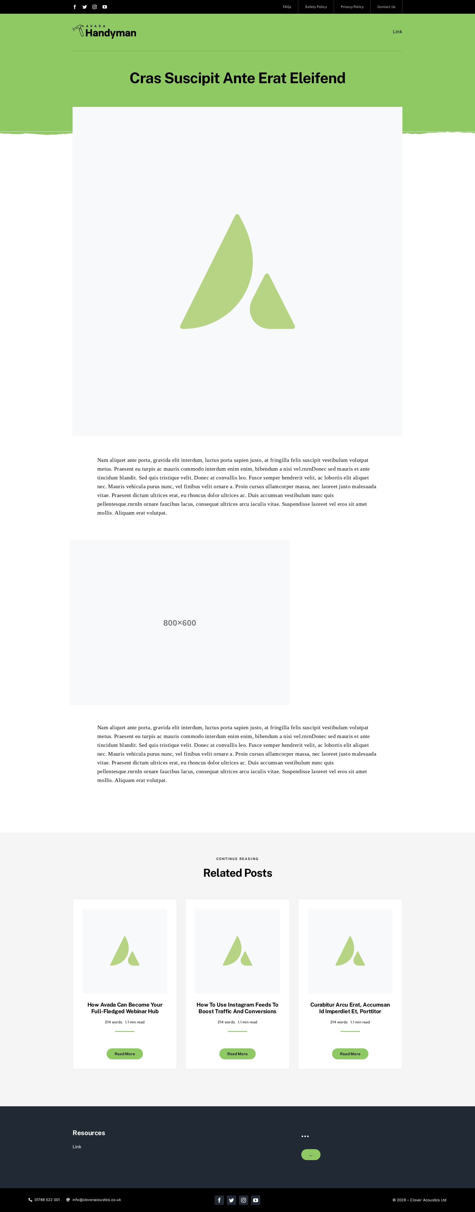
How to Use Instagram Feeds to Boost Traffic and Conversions (237, 1008)
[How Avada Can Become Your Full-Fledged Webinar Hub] (124, 912)
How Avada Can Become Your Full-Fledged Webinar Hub (124, 1008)
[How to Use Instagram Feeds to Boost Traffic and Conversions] (237, 912)
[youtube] (105, 7)
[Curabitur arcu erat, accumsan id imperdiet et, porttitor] (350, 912)
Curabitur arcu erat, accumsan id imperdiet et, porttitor (350, 1008)
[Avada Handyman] (104, 26)
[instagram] (94, 7)
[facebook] (75, 7)
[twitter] (84, 7)
